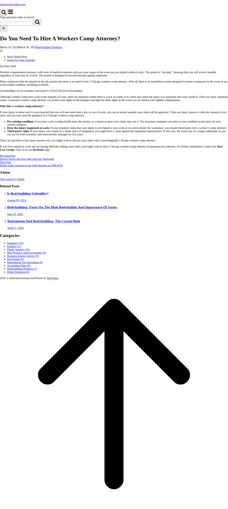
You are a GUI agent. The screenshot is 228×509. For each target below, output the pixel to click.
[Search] (37, 22)
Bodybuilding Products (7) (22, 268)
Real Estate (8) (15, 259)
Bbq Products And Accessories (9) (26, 252)
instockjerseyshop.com (12, 4)
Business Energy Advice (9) (23, 255)
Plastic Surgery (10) (18, 249)
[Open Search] (3, 12)
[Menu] (10, 13)
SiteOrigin (52, 278)
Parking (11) (14, 246)
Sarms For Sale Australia (21, 60)
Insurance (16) (15, 243)
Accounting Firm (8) (18, 265)
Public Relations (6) (18, 272)
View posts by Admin (12, 179)
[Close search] (3, 28)
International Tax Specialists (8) (25, 262)
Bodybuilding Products (49, 47)
